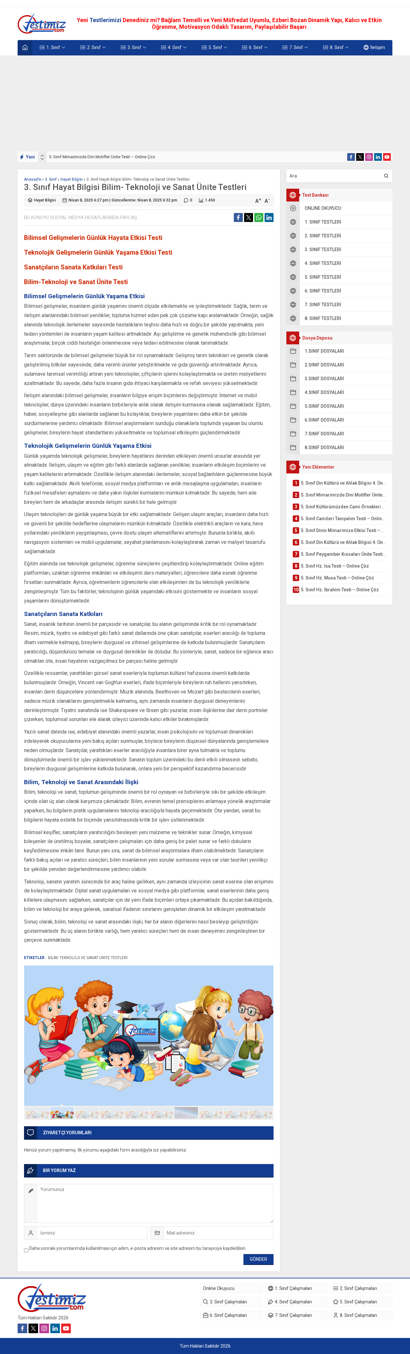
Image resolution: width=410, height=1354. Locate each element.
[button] (37, 1112)
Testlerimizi (106, 20)
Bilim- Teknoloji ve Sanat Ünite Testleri (87, 958)
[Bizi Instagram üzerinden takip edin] (369, 157)
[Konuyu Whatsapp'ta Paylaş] (258, 217)
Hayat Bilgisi (72, 179)
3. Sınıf (51, 179)
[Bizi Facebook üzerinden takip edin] (351, 157)
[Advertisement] (205, 103)
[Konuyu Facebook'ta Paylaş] (238, 217)
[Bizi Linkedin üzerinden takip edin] (378, 157)
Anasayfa (32, 179)
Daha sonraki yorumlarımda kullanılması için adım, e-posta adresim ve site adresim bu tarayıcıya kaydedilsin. (137, 1248)
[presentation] (42, 155)
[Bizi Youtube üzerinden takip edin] (387, 157)
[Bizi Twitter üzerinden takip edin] (360, 157)
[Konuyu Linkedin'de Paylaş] (269, 217)
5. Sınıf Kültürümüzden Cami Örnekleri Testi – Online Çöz (101, 156)
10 (261, 1113)
